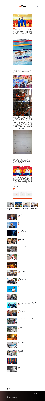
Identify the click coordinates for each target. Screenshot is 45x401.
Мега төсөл (20, 379)
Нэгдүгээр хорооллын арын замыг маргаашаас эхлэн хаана (26, 254)
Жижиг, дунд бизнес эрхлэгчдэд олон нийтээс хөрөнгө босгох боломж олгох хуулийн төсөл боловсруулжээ (27, 271)
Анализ (7, 378)
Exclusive (8, 384)
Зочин (27, 8)
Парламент (14, 379)
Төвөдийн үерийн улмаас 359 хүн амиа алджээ (24, 246)
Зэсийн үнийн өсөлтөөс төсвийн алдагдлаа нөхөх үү (25, 262)
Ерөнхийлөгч (14, 378)
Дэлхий (30, 8)
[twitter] (28, 29)
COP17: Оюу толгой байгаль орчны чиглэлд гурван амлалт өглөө (26, 342)
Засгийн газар (19, 359)
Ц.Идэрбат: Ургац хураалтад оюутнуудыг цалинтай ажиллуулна (26, 358)
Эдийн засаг (21, 8)
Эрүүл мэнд (27, 385)
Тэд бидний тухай (8, 388)
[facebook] (27, 29)
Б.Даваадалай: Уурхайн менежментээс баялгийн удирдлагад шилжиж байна (10, 208)
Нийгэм (24, 8)
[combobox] (11, 6)
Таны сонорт (19, 272)
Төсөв (20, 378)
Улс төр (18, 8)
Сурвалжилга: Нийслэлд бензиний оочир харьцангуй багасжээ (26, 318)
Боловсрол (19, 295)
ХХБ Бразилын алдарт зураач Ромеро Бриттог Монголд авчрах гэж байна (28, 286)
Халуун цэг (8, 389)
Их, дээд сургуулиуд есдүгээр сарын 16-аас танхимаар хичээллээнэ (27, 294)
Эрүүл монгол (27, 378)
